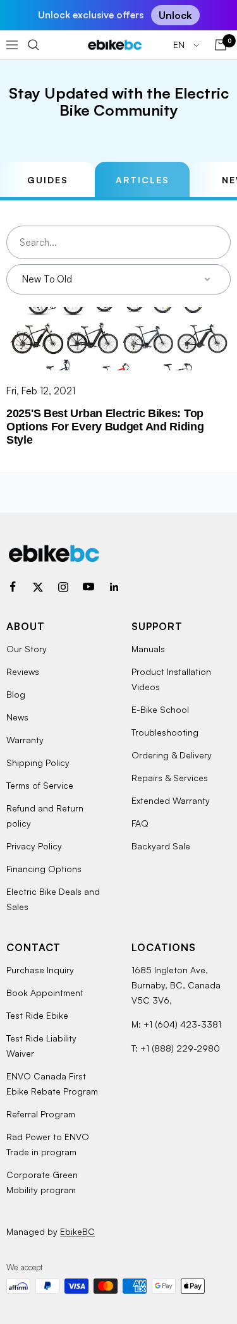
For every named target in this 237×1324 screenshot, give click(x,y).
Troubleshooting (164, 732)
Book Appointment (44, 992)
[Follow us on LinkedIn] (113, 587)
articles (142, 179)
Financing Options (44, 868)
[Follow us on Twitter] (38, 587)
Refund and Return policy (44, 816)
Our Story (26, 648)
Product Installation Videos (171, 679)
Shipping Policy (38, 762)
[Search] (33, 45)
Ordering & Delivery (171, 755)
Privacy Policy (34, 846)
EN (180, 44)
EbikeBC (77, 1231)
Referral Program (40, 1113)
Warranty (25, 739)
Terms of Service (39, 785)
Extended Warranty (170, 800)
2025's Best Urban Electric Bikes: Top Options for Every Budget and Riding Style (105, 426)
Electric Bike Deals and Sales (53, 899)
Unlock (175, 15)
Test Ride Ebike (37, 1015)
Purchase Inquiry (40, 969)
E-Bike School (160, 709)
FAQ (140, 823)
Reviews (22, 671)
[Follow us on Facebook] (12, 587)
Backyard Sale (160, 846)
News (17, 717)
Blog (15, 694)
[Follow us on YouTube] (88, 587)
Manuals (148, 648)
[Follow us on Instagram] (63, 587)
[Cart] (220, 45)
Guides (47, 179)
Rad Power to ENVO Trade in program (47, 1144)
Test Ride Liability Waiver (41, 1046)
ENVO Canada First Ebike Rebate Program (52, 1083)
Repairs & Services (169, 777)
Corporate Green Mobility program (42, 1182)
